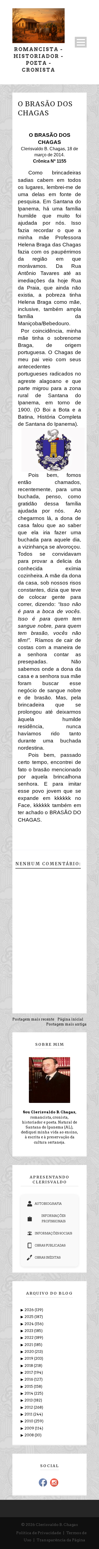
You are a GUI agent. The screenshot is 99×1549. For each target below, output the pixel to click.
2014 (29, 1393)
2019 (29, 1358)
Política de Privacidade (38, 1533)
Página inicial (70, 1019)
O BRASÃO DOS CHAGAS (45, 108)
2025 (29, 1317)
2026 (29, 1310)
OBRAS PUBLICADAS (50, 1245)
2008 (29, 1435)
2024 (29, 1324)
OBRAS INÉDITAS (48, 1257)
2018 (29, 1366)
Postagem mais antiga (66, 1024)
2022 (29, 1338)
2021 (29, 1345)
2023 (29, 1331)
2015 (29, 1386)
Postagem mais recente (33, 1019)
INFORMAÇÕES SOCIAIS (53, 1233)
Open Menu (81, 42)
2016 (29, 1379)
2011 (28, 1414)
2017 (29, 1372)
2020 (29, 1352)
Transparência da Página (61, 1540)
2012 (29, 1407)
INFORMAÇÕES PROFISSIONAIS (53, 1218)
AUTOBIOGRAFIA (48, 1204)
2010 (29, 1421)
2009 (29, 1428)
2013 (29, 1400)
